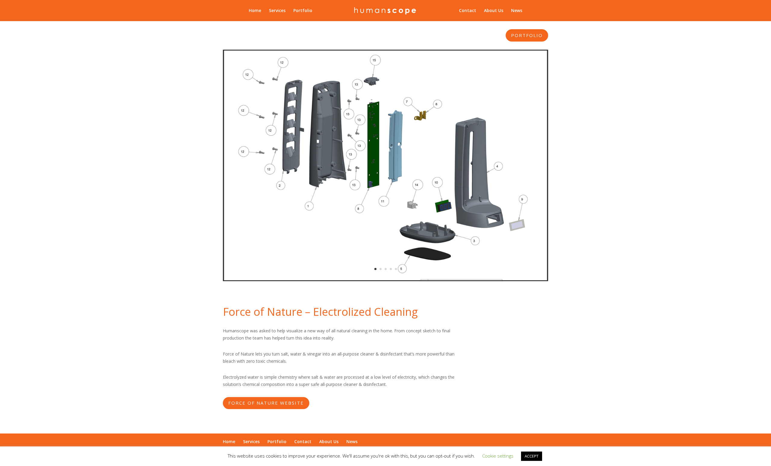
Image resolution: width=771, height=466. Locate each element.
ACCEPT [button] (531, 456)
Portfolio (302, 10)
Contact (467, 10)
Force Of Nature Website (266, 403)
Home (255, 10)
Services (277, 10)
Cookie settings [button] (497, 456)
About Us (493, 10)
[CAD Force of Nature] (385, 278)
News (516, 10)
